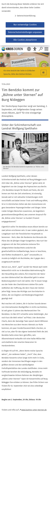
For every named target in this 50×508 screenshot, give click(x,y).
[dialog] (25, 22)
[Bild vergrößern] (25, 148)
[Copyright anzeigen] (47, 64)
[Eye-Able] (35, 49)
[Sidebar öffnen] (46, 49)
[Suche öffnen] (40, 49)
